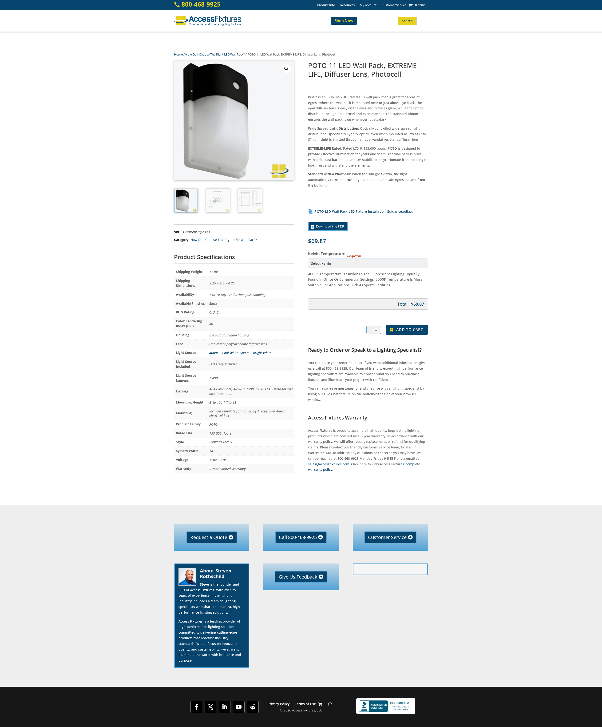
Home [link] (178, 54)
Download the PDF (330, 226)
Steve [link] (204, 584)
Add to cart (409, 329)
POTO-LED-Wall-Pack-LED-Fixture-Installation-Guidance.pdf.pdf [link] (365, 211)
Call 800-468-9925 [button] (298, 537)
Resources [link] (347, 5)
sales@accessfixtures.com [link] (328, 464)
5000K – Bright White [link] (255, 353)
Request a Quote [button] (208, 537)
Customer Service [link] (394, 5)
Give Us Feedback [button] (298, 577)
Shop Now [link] (344, 20)
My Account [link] (368, 5)
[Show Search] (330, 703)
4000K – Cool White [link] (223, 353)
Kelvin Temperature (334, 253)
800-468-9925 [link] (201, 4)
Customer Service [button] (387, 537)
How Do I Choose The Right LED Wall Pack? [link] (215, 54)
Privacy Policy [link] (279, 704)
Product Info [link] (326, 5)
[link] (417, 4)
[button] (407, 21)
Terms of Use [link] (305, 704)
